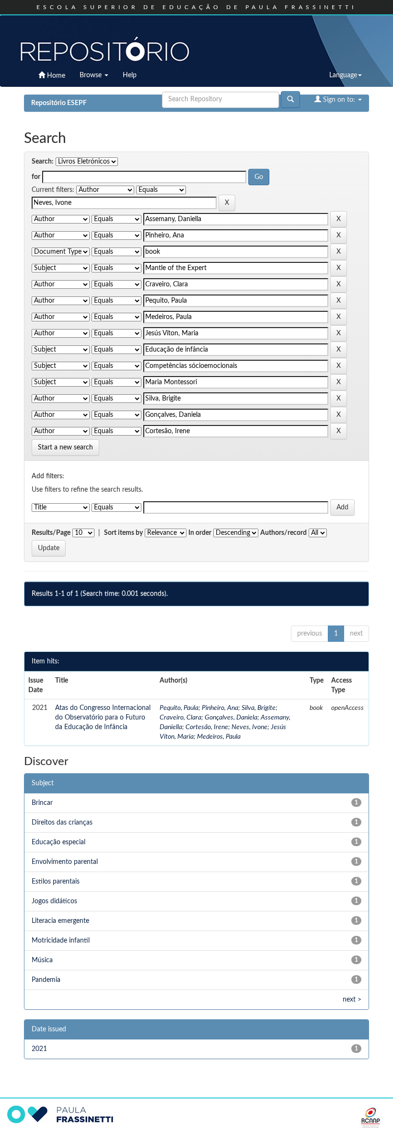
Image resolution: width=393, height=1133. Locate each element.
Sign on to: (339, 99)
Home (55, 75)
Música (42, 960)
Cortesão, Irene (206, 727)
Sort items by (123, 533)
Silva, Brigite (259, 708)
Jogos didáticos (54, 901)
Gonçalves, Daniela (231, 717)
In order (199, 533)
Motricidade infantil (61, 940)
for (36, 177)
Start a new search (65, 447)
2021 (39, 1049)
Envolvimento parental (65, 862)
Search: (43, 161)
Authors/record (283, 533)
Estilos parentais (56, 881)
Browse (92, 75)
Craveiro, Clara (180, 717)
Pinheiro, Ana (220, 708)
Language (343, 75)
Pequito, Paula (179, 708)
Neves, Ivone (249, 727)
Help (130, 75)
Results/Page (51, 533)
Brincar (42, 803)
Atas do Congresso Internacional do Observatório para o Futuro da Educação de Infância (102, 718)
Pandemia (46, 980)
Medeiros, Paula (219, 736)
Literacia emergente (60, 921)
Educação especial (58, 842)
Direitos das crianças (62, 822)
